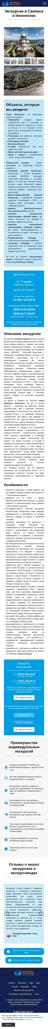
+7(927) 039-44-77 (26, 681)
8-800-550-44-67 (23, 1011)
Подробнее (29, 1019)
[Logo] (24, 973)
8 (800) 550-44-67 (26, 674)
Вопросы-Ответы (25, 654)
